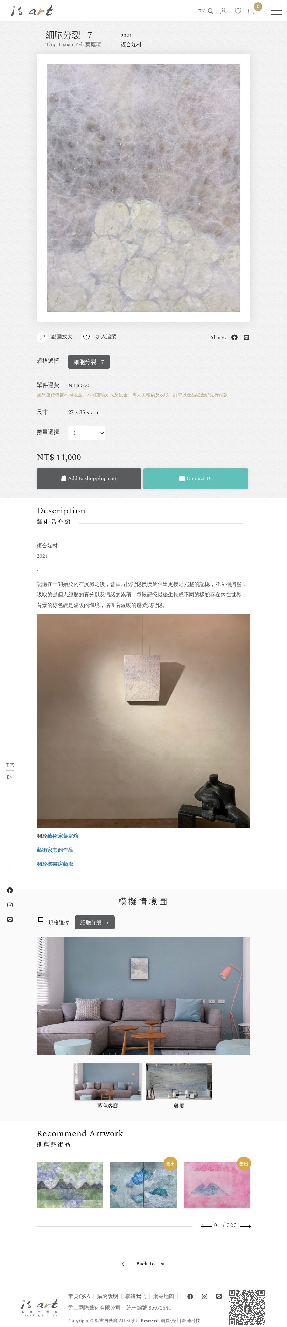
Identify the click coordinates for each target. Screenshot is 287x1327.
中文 (10, 765)
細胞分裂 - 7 (94, 923)
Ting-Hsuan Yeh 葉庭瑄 (73, 45)
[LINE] (218, 1296)
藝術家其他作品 (55, 850)
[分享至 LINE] (245, 337)
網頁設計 (170, 1320)
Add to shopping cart (91, 479)
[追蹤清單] (238, 11)
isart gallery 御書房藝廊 (32, 10)
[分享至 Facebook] (233, 337)
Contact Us (198, 479)
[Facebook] (190, 1296)
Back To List (150, 1263)
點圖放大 (61, 337)
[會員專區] (223, 11)
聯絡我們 (135, 1296)
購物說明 (107, 1296)
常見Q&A (79, 1296)
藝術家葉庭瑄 (63, 836)
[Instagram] (204, 1296)
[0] (251, 11)
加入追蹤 (106, 337)
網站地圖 (163, 1296)
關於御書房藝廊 (55, 864)
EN (201, 11)
